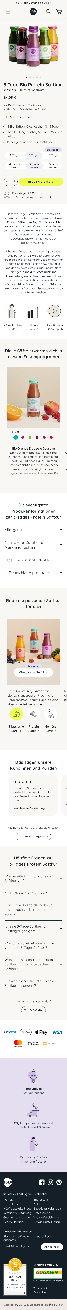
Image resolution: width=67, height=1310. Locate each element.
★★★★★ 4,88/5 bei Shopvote (24, 90)
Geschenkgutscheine (16, 1217)
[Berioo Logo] (33, 14)
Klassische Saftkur (33, 671)
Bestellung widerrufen (47, 1208)
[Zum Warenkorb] (59, 11)
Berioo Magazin (13, 1222)
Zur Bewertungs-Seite (33, 836)
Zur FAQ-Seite (33, 1010)
